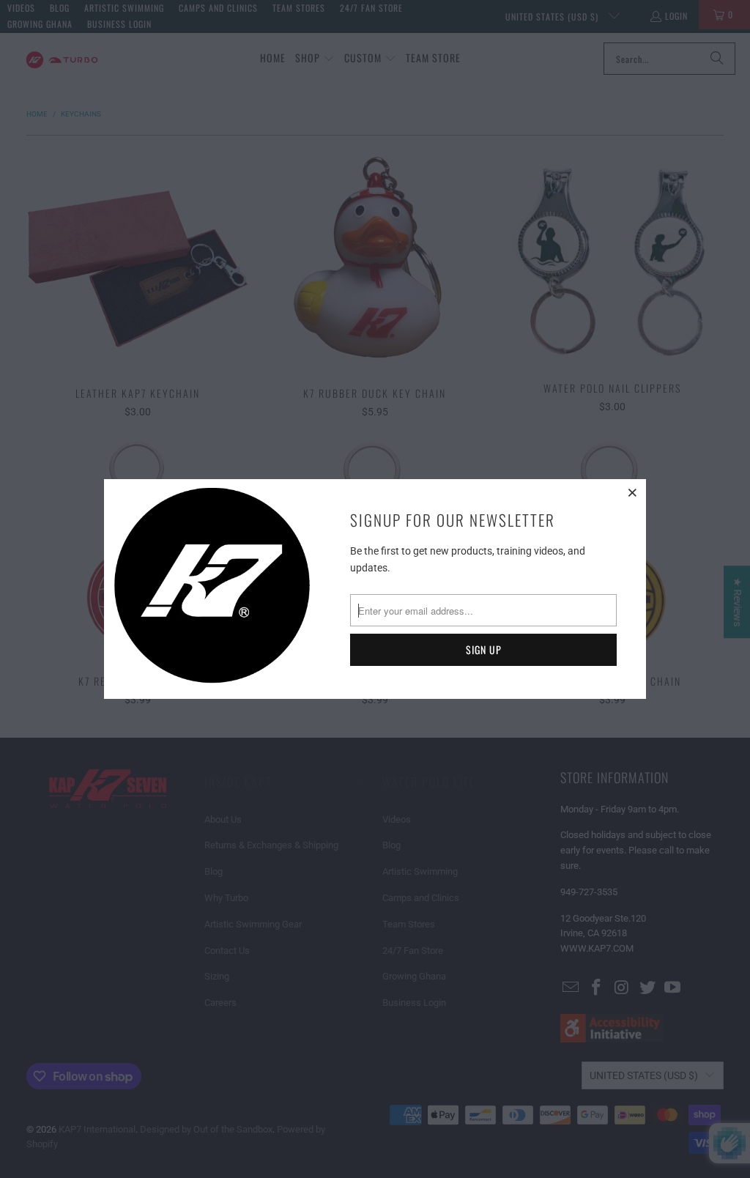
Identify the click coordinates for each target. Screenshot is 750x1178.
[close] (633, 492)
